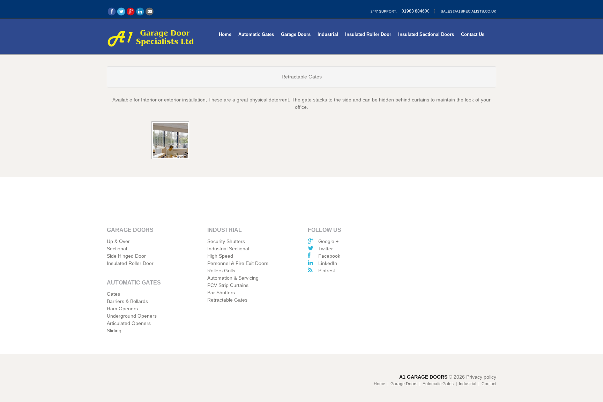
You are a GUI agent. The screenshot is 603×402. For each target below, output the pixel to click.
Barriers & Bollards (127, 301)
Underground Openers (132, 316)
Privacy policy (481, 377)
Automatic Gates (256, 34)
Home (225, 34)
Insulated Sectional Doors (426, 34)
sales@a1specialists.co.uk (468, 11)
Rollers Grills (221, 270)
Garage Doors (296, 34)
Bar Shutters (221, 292)
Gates (113, 294)
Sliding (114, 330)
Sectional (117, 248)
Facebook (329, 256)
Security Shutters (226, 241)
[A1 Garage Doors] (151, 37)
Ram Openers (122, 308)
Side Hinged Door (126, 256)
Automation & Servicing (233, 278)
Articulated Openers (129, 323)
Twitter (325, 248)
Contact (489, 383)
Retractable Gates (227, 300)
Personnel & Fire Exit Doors (237, 263)
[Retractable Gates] (171, 140)
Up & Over (118, 241)
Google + (328, 241)
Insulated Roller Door (368, 34)
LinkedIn (327, 263)
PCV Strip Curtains (227, 285)
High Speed (220, 256)
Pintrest (326, 270)
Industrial (328, 34)
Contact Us (472, 34)
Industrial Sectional (228, 248)
